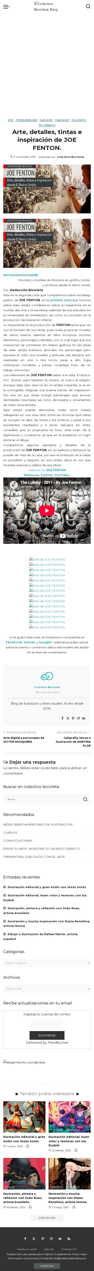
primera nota (60, 300)
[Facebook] (62, 718)
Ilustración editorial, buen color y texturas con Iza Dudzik (69, 1141)
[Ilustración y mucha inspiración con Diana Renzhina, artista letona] (70, 1173)
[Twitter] (67, 718)
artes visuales (20, 1125)
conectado (49, 768)
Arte (10, 120)
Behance (31, 475)
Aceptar (47, 1266)
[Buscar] (88, 6)
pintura (9, 1187)
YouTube (62, 475)
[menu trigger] (7, 6)
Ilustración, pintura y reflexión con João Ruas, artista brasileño (22, 1198)
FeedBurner (58, 1042)
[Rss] (69, 1239)
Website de (47, 470)
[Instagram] (78, 718)
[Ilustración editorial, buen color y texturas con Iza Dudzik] (70, 1117)
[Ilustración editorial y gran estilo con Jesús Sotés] (24, 1117)
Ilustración (46, 120)
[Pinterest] (73, 718)
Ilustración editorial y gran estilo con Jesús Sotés (47, 887)
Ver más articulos (47, 692)
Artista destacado (26, 120)
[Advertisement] (47, 62)
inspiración (62, 120)
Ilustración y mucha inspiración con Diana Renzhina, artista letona (68, 1198)
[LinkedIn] (83, 718)
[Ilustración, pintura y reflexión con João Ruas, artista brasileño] (24, 1173)
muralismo (78, 120)
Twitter (46, 475)
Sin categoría (47, 125)
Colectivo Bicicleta (70, 156)
